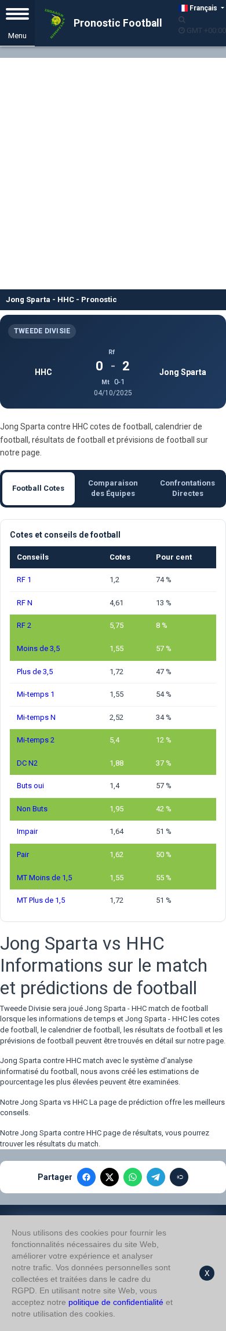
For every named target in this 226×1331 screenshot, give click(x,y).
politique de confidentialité (115, 1302)
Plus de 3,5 (35, 671)
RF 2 (24, 625)
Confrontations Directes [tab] (187, 488)
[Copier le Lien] (179, 1177)
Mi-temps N (36, 717)
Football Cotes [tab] (38, 488)
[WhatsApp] (132, 1177)
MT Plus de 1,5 (41, 900)
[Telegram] (156, 1177)
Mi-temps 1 (35, 694)
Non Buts (32, 808)
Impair (27, 831)
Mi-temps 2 (35, 740)
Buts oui (30, 785)
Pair (23, 854)
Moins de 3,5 (38, 648)
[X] (109, 1177)
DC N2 (27, 763)
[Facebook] (86, 1177)
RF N (24, 602)
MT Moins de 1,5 (44, 877)
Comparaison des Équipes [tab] (113, 488)
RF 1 (24, 579)
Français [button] (203, 8)
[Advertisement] (113, 171)
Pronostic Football (116, 23)
